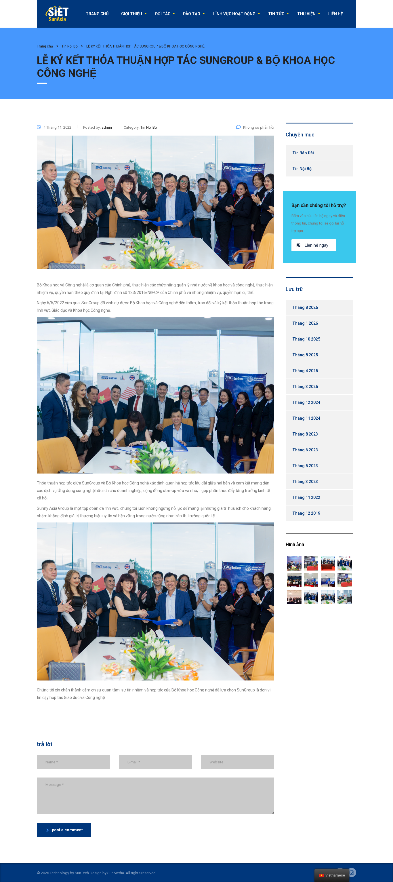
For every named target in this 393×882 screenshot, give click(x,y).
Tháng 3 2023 (305, 481)
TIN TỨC (276, 14)
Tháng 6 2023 (305, 450)
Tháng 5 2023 (305, 465)
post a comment (67, 830)
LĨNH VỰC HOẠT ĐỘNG (234, 14)
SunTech (82, 873)
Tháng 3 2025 (305, 386)
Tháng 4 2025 (305, 370)
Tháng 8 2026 (305, 307)
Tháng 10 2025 (306, 339)
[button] (313, 245)
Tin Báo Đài (303, 153)
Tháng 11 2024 (306, 418)
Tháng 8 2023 (305, 434)
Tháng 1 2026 (305, 323)
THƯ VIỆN (306, 14)
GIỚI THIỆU (131, 14)
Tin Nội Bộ (302, 168)
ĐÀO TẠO (191, 14)
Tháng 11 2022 (306, 497)
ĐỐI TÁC (162, 14)
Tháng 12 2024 (306, 402)
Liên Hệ (335, 14)
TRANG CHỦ (97, 14)
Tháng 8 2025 (305, 355)
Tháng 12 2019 (306, 513)
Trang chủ (45, 46)
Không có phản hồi (258, 127)
